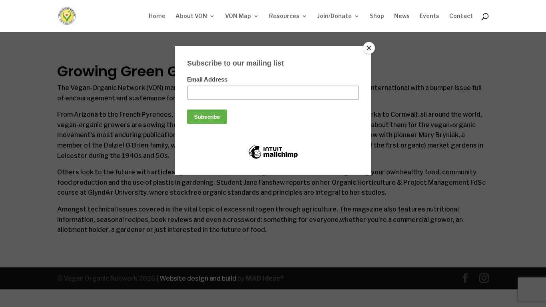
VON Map (238, 16)
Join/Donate (334, 16)
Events (429, 16)
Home (157, 16)
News (402, 16)
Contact (461, 16)
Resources (284, 16)
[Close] (369, 48)
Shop (377, 16)
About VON (191, 16)
